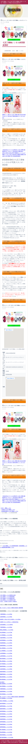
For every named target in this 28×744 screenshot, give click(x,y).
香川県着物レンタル (5, 729)
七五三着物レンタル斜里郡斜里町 (10, 545)
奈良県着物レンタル (5, 640)
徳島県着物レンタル (5, 671)
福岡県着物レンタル (5, 706)
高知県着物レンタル (5, 732)
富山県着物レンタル (5, 648)
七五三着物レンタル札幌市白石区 (8, 595)
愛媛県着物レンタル (5, 674)
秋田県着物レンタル (5, 711)
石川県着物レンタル (5, 698)
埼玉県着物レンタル (5, 632)
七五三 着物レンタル (6, 508)
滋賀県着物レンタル (5, 691)
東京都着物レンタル (5, 683)
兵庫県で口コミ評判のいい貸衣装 (8, 622)
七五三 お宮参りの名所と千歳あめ (8, 601)
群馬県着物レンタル (5, 713)
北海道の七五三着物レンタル (8, 509)
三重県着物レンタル (5, 614)
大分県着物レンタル (5, 635)
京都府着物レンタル (5, 616)
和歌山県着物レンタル (6, 629)
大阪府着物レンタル (5, 637)
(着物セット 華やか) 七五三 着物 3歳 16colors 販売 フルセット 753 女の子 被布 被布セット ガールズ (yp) (14, 116)
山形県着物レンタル (5, 653)
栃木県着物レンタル (5, 686)
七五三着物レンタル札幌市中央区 (8, 599)
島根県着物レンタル (5, 666)
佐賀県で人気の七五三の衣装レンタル (10, 619)
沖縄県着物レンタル (5, 688)
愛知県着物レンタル (5, 676)
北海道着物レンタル (6, 624)
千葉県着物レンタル (5, 627)
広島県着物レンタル (5, 669)
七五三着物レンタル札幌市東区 (7, 596)
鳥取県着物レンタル (5, 734)
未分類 (2, 682)
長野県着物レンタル (5, 721)
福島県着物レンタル (5, 708)
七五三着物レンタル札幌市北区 (7, 598)
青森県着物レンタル (5, 724)
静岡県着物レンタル (5, 727)
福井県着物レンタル (5, 703)
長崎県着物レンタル (5, 719)
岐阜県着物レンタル (5, 658)
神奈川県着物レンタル (6, 700)
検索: (1, 583)
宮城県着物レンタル (5, 642)
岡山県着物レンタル (5, 661)
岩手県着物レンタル (5, 663)
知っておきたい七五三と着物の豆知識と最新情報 (11, 607)
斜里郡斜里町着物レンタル (8, 547)
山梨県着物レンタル (5, 656)
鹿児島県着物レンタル (6, 737)
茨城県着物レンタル (5, 716)
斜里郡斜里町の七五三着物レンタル (9, 511)
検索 (2, 588)
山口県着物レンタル (5, 650)
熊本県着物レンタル (5, 694)
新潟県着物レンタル (5, 679)
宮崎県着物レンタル (5, 645)
